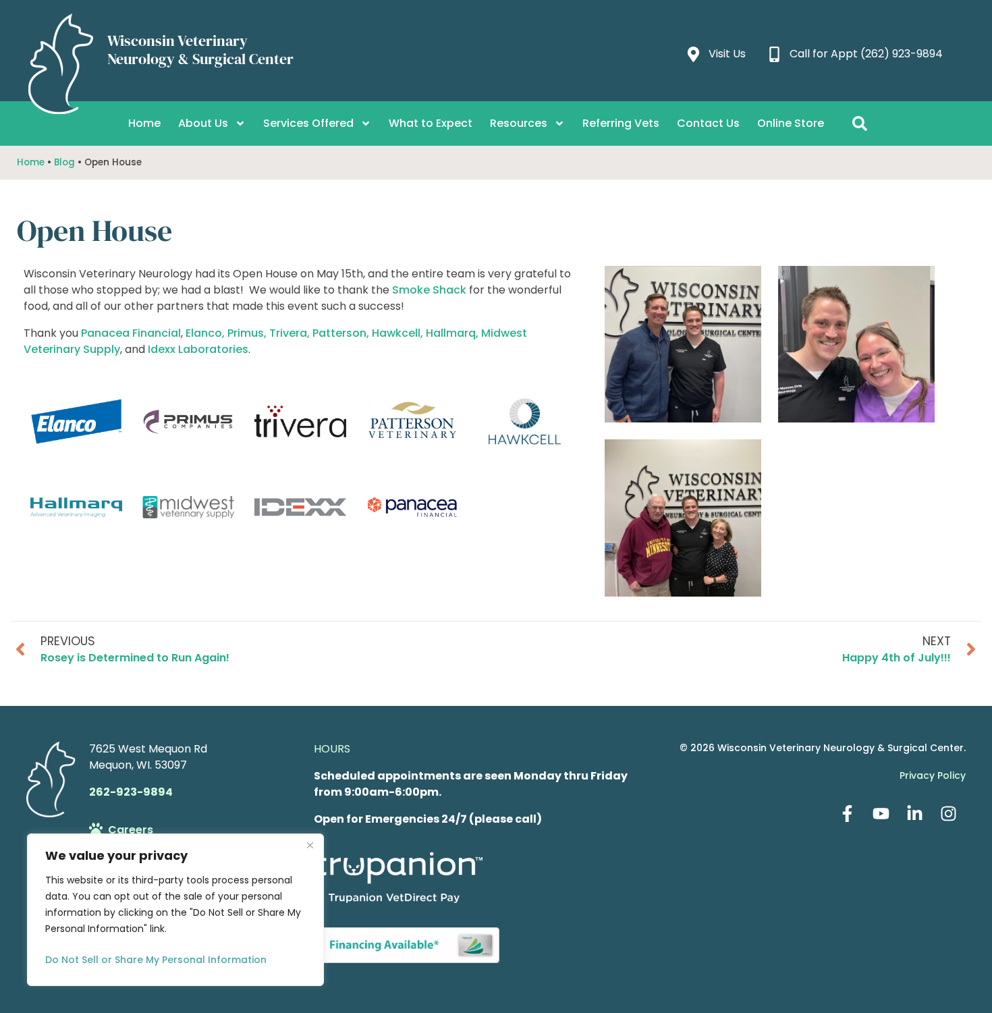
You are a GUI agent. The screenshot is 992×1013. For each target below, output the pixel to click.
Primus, (247, 333)
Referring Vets (620, 123)
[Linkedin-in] (915, 813)
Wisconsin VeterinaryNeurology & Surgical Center (200, 50)
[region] (175, 909)
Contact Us (708, 123)
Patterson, (340, 333)
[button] (859, 123)
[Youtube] (881, 813)
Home (144, 123)
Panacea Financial (131, 333)
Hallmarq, (452, 333)
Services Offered (308, 123)
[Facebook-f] (847, 813)
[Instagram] (949, 813)
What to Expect (430, 123)
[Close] (310, 845)
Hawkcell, (397, 333)
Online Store (790, 123)
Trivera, (289, 333)
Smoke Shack (429, 290)
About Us (203, 123)
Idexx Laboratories (198, 349)
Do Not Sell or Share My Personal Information (156, 959)
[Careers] (96, 829)
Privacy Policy (933, 775)
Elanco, (205, 333)
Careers (130, 830)
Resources (518, 123)
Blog (64, 162)
